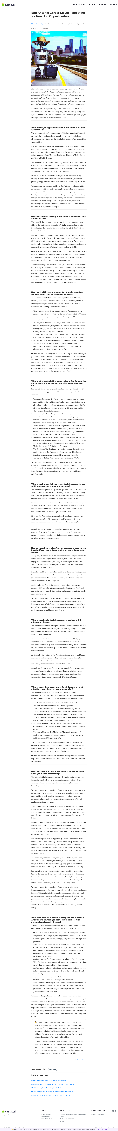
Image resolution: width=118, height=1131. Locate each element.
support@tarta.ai (69, 1119)
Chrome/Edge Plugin (46, 1119)
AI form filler (79, 4)
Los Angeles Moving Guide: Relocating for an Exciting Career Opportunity (53, 1084)
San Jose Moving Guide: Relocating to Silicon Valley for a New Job (51, 1095)
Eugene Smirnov (82, 1060)
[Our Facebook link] (116, 1111)
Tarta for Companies (97, 4)
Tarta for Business (46, 1114)
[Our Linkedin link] (113, 1111)
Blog (33, 24)
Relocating (40, 24)
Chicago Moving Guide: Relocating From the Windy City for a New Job (52, 1091)
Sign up (113, 4)
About (62, 1121)
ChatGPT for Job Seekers (97, 1114)
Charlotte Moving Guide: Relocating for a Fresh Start (46, 1088)
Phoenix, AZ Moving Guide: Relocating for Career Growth (48, 1080)
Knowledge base (45, 1116)
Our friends (63, 1124)
